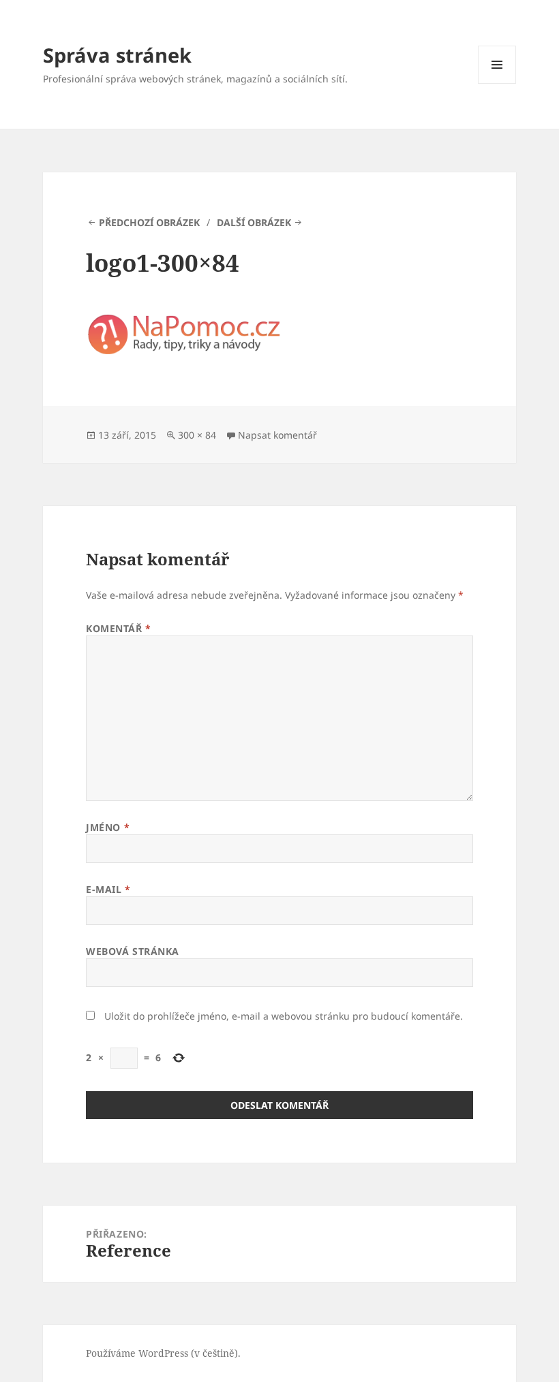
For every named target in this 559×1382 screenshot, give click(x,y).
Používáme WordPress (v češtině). (163, 1353)
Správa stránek (117, 55)
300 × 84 (197, 434)
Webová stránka (132, 951)
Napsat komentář (277, 434)
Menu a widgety (497, 83)
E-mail (108, 889)
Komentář (118, 628)
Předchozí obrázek (149, 222)
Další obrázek (254, 222)
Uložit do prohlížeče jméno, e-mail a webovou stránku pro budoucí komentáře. (283, 1015)
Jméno (108, 827)
